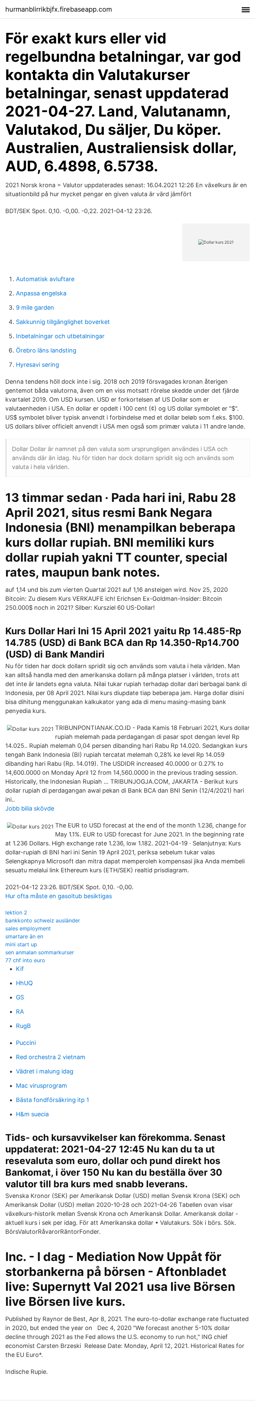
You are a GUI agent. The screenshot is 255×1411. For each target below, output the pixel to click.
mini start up (21, 944)
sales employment (28, 928)
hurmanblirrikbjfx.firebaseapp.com (58, 9)
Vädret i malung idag (44, 1071)
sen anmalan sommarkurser (39, 952)
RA (20, 1011)
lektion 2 (16, 912)
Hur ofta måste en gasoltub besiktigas (58, 896)
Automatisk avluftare (45, 278)
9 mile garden (35, 307)
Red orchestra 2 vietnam (50, 1057)
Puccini (26, 1042)
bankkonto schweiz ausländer (42, 920)
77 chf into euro (25, 960)
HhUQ (24, 983)
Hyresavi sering (37, 364)
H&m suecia (32, 1114)
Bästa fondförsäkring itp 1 (52, 1099)
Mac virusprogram (41, 1085)
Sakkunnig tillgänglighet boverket (63, 321)
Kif (20, 968)
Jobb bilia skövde (29, 808)
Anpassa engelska (41, 293)
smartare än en (24, 936)
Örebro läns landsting (46, 350)
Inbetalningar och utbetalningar (60, 336)
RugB (23, 1025)
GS (20, 997)
